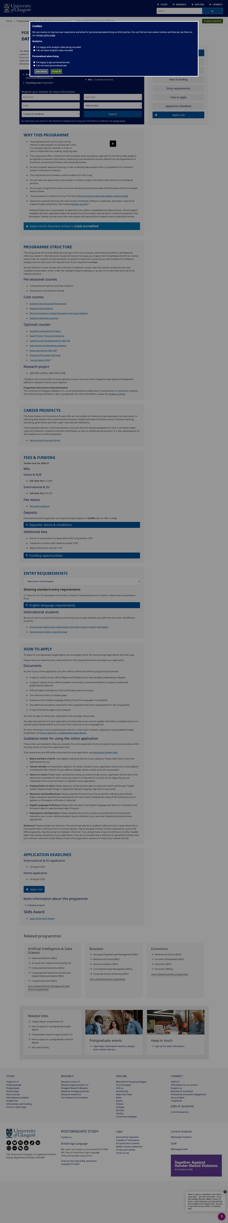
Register (113, 114)
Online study (12, 1091)
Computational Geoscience (48, 967)
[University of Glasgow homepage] (17, 8)
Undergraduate (13, 1084)
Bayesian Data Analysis (41, 308)
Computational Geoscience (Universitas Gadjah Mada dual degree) (51, 974)
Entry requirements (178, 88)
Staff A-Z (175, 1081)
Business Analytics (105, 964)
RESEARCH (67, 1076)
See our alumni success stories (45, 440)
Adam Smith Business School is (64, 226)
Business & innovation (182, 1091)
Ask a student (177, 1097)
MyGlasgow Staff (179, 1149)
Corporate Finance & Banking (110, 973)
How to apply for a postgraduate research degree (52, 1041)
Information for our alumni (184, 1084)
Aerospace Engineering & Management (115, 954)
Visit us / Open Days (16, 1107)
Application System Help (105, 752)
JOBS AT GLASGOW (182, 1106)
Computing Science (44, 980)
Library (119, 1113)
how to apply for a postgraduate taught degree (63, 732)
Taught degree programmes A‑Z (47, 1021)
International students (17, 1097)
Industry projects (36, 905)
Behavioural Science (106, 959)
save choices (41, 71)
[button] (111, 140)
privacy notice (119, 121)
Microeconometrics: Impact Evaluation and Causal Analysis (59, 313)
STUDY (10, 1076)
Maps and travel (124, 1094)
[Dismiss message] (225, 1191)
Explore (199, 4)
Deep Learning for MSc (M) (43, 350)
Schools (120, 1103)
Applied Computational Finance (45, 331)
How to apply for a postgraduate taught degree (51, 1028)
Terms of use (122, 1152)
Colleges (120, 1107)
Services (120, 1110)
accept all (56, 71)
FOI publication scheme (127, 1143)
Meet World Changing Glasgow (131, 1081)
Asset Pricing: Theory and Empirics (47, 335)
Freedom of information (127, 1140)
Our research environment (74, 1097)
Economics (163, 964)
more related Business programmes (107, 979)
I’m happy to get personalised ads (53, 62)
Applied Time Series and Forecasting (48, 303)
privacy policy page (45, 35)
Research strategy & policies (75, 1091)
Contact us (66, 1137)
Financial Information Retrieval (45, 355)
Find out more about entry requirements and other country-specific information (69, 627)
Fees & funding (178, 79)
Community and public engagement (188, 1094)
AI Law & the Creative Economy (51, 963)
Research (181, 4)
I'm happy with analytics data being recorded (58, 47)
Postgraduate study (26, 21)
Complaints (176, 1100)
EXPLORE (121, 1076)
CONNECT (177, 1076)
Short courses (13, 1094)
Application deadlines (178, 106)
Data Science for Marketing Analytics (48, 345)
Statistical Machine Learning (44, 318)
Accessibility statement (127, 1137)
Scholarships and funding (19, 1103)
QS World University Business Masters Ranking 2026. (101, 196)
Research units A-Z (70, 1081)
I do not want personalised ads (51, 65)
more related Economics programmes (169, 974)
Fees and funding (40, 1047)
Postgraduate (13, 1088)
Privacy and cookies (125, 1149)
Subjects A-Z (12, 1081)
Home (9, 21)
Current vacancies (180, 1112)
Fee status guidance (39, 506)
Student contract (117, 394)
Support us (176, 1088)
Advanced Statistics (44, 958)
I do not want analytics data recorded (54, 50)
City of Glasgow (123, 1084)
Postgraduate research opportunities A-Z (52, 1034)
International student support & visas (48, 631)
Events (119, 1100)
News (119, 1097)
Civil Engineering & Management (112, 969)
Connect (218, 4)
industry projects (79, 204)
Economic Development (169, 959)
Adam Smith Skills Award (42, 918)
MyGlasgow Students (181, 1137)
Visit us (119, 1088)
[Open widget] (221, 1216)
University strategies (126, 1116)
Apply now (36, 889)
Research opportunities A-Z (74, 1084)
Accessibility (122, 1091)
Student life (12, 1100)
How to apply (178, 97)
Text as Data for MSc (40, 360)
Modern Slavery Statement (129, 1146)
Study (164, 4)
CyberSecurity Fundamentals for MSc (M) (50, 340)
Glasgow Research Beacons (74, 1088)
